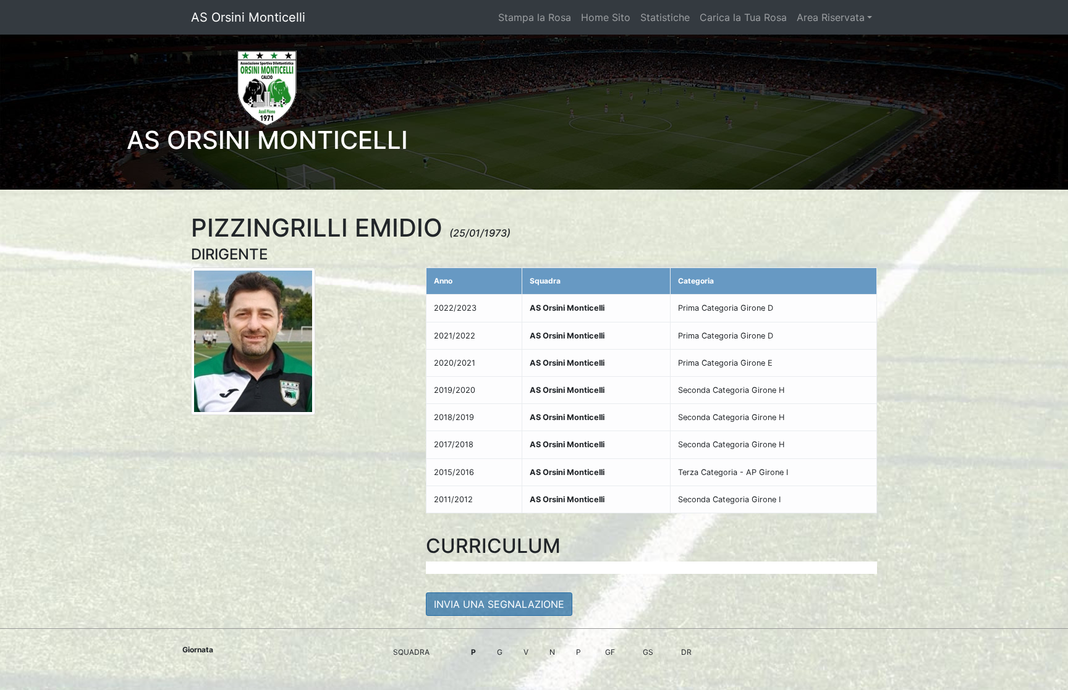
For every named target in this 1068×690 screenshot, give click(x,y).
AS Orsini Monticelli (248, 17)
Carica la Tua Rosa (743, 17)
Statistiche (665, 17)
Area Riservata (831, 17)
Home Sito (605, 17)
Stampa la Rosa (534, 17)
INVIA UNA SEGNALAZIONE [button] (499, 604)
